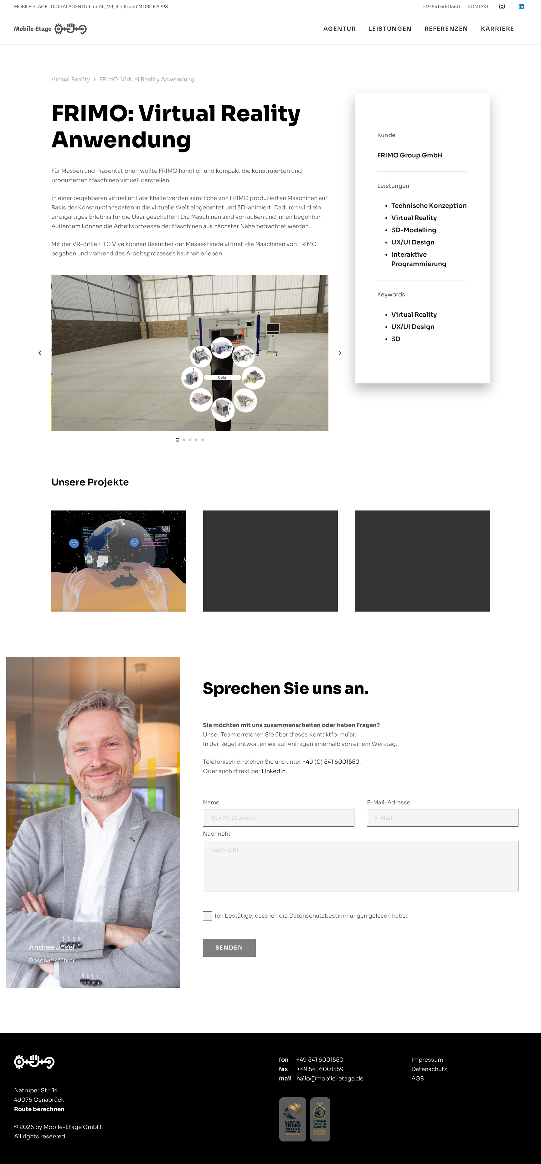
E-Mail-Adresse (388, 802)
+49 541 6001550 (319, 1059)
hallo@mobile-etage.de (329, 1078)
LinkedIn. (274, 771)
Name (211, 802)
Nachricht (217, 833)
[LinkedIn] (521, 6)
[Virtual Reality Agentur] (70, 1062)
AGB (417, 1078)
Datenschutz (429, 1069)
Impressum (427, 1059)
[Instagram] (502, 6)
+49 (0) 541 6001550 (330, 761)
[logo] (50, 28)
